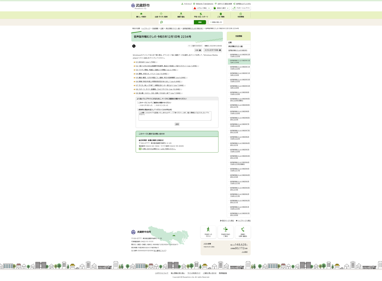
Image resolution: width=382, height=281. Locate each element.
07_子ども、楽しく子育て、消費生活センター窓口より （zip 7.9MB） (160, 85)
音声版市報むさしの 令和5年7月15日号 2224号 (239, 125)
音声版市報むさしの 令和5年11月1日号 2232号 (240, 74)
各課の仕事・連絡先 (243, 235)
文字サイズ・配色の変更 (225, 3)
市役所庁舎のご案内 (225, 235)
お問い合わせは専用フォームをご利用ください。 (159, 149)
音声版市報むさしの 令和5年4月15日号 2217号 (239, 169)
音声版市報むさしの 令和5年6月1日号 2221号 (240, 144)
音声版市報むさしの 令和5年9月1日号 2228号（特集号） (240, 99)
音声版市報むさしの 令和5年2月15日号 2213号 (239, 195)
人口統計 (245, 252)
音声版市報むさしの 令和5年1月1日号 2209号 (240, 214)
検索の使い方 (217, 22)
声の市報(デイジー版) (173, 28)
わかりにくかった (162, 105)
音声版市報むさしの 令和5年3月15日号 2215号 (239, 182)
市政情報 (155, 28)
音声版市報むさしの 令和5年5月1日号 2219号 (240, 157)
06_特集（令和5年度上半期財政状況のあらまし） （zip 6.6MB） (158, 81)
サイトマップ (188, 3)
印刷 (196, 50)
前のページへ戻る (228, 220)
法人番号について (160, 250)
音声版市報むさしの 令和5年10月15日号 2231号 (240, 80)
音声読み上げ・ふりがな (243, 3)
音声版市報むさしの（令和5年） (193, 28)
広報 (161, 28)
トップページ (146, 28)
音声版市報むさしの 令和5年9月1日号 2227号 (240, 106)
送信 (177, 124)
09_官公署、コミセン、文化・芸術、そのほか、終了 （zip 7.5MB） (158, 93)
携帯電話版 (223, 273)
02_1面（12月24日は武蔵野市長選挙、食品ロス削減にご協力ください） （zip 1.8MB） (166, 66)
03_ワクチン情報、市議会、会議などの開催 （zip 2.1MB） (156, 70)
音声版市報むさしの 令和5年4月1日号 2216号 (240, 176)
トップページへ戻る (244, 220)
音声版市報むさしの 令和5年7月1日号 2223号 (240, 131)
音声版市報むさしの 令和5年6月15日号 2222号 (239, 137)
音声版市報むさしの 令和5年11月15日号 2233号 (240, 67)
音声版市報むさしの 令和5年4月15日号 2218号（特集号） (239, 163)
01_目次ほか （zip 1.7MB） (146, 62)
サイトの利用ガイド (194, 273)
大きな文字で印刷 (211, 50)
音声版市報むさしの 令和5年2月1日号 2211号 (240, 201)
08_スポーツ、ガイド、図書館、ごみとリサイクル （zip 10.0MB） (158, 89)
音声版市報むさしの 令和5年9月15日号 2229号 (239, 93)
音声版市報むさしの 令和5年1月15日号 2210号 (239, 207)
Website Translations (204, 3)
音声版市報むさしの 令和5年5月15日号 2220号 (239, 150)
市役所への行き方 (208, 235)
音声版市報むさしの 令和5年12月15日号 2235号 (240, 55)
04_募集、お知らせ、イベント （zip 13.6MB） (152, 74)
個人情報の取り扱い (178, 273)
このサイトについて (161, 273)
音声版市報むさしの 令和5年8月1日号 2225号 (240, 118)
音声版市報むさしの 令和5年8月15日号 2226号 (239, 112)
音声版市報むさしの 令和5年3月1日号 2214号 (240, 188)
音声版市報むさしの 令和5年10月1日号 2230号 (240, 86)
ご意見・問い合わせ (209, 273)
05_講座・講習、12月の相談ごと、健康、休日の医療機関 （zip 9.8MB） (161, 77)
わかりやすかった (146, 105)
